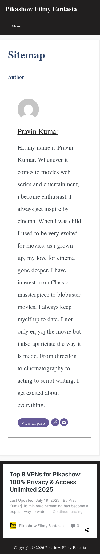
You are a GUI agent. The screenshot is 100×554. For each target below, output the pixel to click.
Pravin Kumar (38, 131)
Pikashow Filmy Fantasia (41, 9)
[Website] (55, 422)
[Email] (64, 422)
